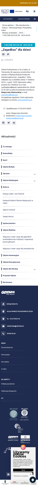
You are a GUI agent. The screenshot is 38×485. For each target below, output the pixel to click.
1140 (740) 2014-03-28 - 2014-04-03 (16, 35)
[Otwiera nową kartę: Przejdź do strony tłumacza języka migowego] (27, 11)
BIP (2, 398)
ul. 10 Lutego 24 (13, 318)
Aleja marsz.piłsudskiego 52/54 (20, 311)
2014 (21, 33)
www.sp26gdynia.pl (24, 100)
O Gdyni (3, 369)
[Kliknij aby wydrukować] (14, 123)
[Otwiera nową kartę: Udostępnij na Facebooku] (3, 54)
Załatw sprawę (24, 19)
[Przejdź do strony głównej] (5, 11)
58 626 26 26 (11, 333)
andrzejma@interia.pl (9, 95)
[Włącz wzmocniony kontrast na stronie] (34, 11)
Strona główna (8, 25)
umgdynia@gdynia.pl (15, 326)
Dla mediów (5, 362)
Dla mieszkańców (22, 25)
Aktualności (8, 19)
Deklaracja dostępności (8, 391)
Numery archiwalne (9, 33)
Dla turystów (5, 355)
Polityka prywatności (8, 384)
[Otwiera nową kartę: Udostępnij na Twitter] (8, 54)
